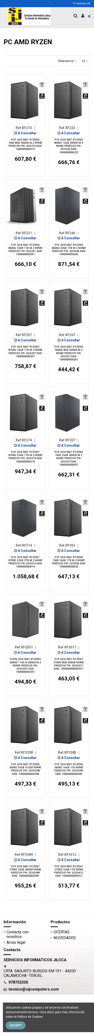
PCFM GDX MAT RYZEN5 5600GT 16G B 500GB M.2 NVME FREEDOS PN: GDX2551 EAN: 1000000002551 (25, 665)
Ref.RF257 (25, 335)
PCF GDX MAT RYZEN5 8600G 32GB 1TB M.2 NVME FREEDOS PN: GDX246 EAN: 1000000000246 (69, 249)
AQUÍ (50, 1012)
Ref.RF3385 (68, 752)
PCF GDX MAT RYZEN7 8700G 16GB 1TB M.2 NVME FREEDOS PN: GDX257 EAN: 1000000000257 (25, 351)
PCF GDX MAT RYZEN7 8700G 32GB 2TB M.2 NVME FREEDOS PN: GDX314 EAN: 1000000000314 (25, 562)
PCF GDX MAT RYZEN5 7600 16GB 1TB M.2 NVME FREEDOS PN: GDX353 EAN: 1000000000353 (69, 562)
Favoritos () (83, 3)
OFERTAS (61, 932)
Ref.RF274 (25, 440)
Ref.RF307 (68, 440)
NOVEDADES (65, 938)
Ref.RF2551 (25, 647)
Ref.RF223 (68, 128)
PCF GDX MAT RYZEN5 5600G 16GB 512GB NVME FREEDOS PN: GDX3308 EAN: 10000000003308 (25, 769)
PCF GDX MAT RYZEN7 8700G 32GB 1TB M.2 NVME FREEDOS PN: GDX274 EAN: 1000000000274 (25, 456)
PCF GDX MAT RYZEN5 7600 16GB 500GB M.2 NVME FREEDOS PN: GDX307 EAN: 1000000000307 (68, 458)
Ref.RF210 (25, 128)
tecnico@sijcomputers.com (33, 989)
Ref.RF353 (68, 545)
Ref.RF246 (68, 233)
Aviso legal (16, 942)
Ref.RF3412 (68, 854)
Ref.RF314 (25, 545)
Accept (16, 1025)
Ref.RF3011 (68, 647)
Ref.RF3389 (25, 854)
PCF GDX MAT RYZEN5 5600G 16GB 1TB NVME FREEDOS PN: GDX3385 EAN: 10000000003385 (68, 769)
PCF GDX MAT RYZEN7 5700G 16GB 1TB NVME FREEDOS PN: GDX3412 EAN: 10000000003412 (68, 871)
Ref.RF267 (68, 335)
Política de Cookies (30, 1016)
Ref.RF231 (25, 233)
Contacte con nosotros (17, 934)
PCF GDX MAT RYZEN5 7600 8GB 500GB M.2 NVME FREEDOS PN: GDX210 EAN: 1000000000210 (25, 144)
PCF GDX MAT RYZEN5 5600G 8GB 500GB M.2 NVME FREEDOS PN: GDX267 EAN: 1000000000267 (68, 353)
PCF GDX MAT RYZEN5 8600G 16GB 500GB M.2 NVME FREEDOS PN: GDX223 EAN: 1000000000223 (68, 146)
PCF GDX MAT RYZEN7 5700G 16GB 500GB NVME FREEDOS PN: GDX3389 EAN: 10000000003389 (25, 871)
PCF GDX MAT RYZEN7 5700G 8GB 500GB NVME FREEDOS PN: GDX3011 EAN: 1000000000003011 (69, 664)
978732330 (18, 982)
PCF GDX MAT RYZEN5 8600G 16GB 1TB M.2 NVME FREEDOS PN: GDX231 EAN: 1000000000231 (25, 249)
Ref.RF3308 (25, 752)
